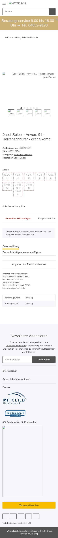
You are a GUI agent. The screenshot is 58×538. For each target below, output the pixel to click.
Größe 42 (19, 177)
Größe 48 (19, 189)
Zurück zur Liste (12, 37)
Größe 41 (8, 177)
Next (53, 114)
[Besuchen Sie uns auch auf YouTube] (13, 516)
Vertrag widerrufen (29, 505)
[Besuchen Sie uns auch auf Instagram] (21, 516)
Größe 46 (30, 186)
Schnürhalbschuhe (23, 154)
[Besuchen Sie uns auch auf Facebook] (5, 516)
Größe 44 (41, 177)
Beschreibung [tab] (10, 246)
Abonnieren (44, 359)
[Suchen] (52, 11)
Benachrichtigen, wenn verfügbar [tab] (22, 252)
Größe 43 (30, 177)
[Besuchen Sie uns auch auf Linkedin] (36, 516)
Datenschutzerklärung (16, 345)
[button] (43, 3)
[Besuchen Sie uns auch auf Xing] (28, 516)
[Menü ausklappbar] (4, 2)
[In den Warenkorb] (4, 47)
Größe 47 (8, 186)
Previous (5, 114)
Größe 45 (52, 177)
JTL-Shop (34, 534)
